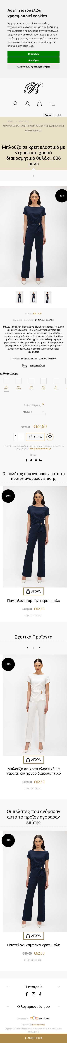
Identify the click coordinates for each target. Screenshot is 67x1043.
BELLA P (37, 313)
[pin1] (35, 460)
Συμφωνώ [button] (33, 53)
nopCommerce (38, 1025)
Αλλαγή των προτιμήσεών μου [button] (33, 66)
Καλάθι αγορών (39, 103)
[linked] (40, 460)
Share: (33, 455)
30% (62, 195)
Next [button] (39, 648)
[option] (33, 725)
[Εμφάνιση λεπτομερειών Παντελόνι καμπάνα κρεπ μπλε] (33, 537)
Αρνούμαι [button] (33, 60)
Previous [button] (28, 648)
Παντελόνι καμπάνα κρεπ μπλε (33, 600)
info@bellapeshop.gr (40, 448)
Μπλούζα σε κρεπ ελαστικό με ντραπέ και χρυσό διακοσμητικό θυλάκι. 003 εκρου (33, 771)
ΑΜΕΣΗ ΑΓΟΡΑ (35, 1038)
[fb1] (26, 460)
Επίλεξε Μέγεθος (32, 405)
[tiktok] (40, 995)
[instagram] (33, 995)
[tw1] (31, 460)
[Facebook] (26, 995)
